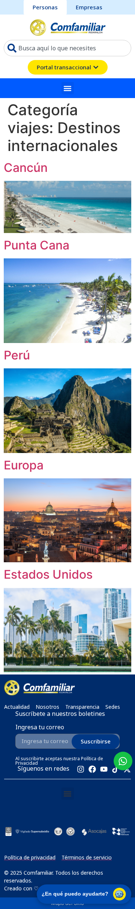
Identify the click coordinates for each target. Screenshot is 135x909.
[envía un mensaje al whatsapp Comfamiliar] (123, 761)
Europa (24, 465)
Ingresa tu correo (39, 727)
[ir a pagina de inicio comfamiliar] (68, 27)
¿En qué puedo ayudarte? (75, 894)
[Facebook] (92, 769)
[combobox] (67, 48)
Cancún (26, 167)
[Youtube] (104, 769)
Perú (17, 355)
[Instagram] (80, 769)
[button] (68, 88)
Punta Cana (36, 245)
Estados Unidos (48, 574)
